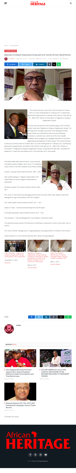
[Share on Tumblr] (49, 64)
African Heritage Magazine (40, 461)
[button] (5, 3)
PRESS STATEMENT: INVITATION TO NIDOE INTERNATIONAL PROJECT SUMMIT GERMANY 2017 (59, 255)
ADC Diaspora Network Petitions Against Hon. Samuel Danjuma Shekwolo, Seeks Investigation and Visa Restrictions (20, 373)
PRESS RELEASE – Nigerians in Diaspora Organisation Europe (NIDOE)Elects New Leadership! (15, 254)
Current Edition (14, 45)
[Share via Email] (54, 64)
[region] (38, 25)
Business (7, 263)
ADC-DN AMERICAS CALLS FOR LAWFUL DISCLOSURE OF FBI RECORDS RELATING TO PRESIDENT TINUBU (55, 373)
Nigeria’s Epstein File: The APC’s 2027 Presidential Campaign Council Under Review (21, 405)
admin (12, 59)
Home (6, 45)
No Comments (54, 59)
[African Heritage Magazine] (38, 3)
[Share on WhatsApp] (59, 64)
